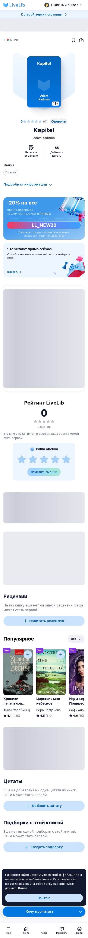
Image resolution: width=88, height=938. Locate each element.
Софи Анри (77, 710)
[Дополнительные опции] (80, 912)
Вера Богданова (48, 710)
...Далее (21, 888)
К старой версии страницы (41, 14)
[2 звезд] (28, 121)
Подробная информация (25, 184)
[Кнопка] (27, 654)
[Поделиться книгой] (81, 40)
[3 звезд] (32, 121)
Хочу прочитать (39, 911)
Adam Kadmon (44, 138)
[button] (43, 81)
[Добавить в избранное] (73, 40)
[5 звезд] (40, 121)
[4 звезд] (36, 121)
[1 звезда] (24, 121)
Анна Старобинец (16, 710)
